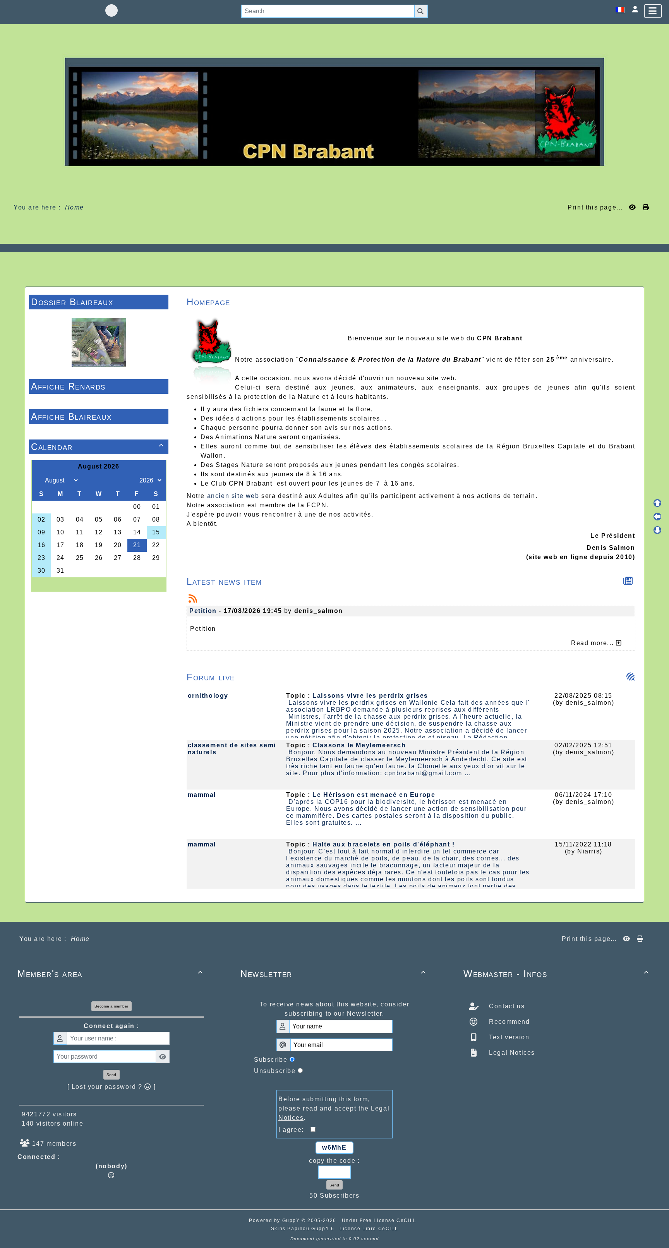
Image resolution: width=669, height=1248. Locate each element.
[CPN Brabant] (334, 111)
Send (111, 1075)
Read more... (593, 643)
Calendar (97, 446)
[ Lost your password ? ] (111, 1086)
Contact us (506, 1006)
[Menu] (653, 11)
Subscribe (270, 1059)
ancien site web (233, 496)
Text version (508, 1037)
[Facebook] (111, 10)
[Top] (657, 503)
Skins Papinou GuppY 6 (304, 1228)
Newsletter (333, 973)
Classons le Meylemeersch (359, 745)
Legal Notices (511, 1052)
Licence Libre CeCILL (369, 1228)
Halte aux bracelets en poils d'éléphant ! (383, 844)
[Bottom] (657, 530)
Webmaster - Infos (556, 973)
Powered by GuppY (275, 1220)
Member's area (110, 973)
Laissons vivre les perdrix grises (370, 695)
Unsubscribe (275, 1071)
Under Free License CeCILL (380, 1220)
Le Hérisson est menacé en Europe (373, 794)
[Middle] (657, 516)
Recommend (508, 1021)
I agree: (294, 1129)
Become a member (111, 1006)
